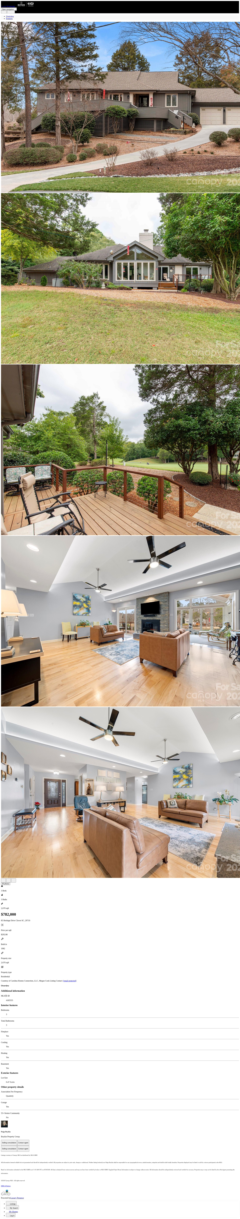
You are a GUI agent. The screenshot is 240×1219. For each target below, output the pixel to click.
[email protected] (69, 981)
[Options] (3, 880)
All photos (5, 884)
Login (4, 12)
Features (9, 19)
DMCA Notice (6, 1186)
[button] (120, 107)
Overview (10, 16)
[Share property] (13, 880)
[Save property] (8, 880)
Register (11, 12)
